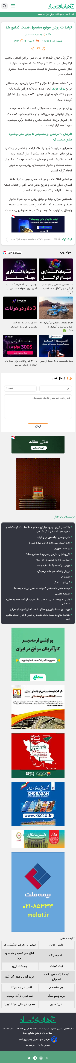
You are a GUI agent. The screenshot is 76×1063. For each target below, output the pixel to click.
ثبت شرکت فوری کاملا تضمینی (56, 977)
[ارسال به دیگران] (38, 49)
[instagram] (41, 1059)
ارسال (38, 426)
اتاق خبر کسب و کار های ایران (19, 955)
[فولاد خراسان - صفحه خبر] (38, 804)
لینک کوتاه (67, 239)
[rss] (47, 1059)
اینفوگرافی (65, 577)
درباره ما (30, 1045)
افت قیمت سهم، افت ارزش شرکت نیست (49, 543)
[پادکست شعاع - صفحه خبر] (38, 654)
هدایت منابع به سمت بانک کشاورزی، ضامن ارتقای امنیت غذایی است (38, 617)
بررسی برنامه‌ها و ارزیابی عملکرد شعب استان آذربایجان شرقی (40, 609)
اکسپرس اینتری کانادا (19, 987)
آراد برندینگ (56, 955)
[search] (4, 6)
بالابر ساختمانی (56, 987)
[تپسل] (13, 216)
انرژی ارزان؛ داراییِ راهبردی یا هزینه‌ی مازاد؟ (48, 554)
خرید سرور (56, 1004)
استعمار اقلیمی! (62, 594)
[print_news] (43, 49)
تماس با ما (44, 1045)
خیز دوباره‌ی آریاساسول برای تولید (53, 537)
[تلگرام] (33, 49)
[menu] (13, 6)
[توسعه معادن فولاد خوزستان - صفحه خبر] (38, 707)
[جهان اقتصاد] (61, 6)
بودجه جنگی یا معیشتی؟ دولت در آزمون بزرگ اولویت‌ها (42, 588)
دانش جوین (56, 945)
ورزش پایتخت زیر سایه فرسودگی (53, 571)
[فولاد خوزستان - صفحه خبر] (38, 755)
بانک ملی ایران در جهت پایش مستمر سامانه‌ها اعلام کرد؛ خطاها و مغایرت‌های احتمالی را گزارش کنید (38, 529)
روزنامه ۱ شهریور (67, 14)
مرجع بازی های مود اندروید (19, 1004)
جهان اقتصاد (23, 1029)
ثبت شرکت (56, 966)
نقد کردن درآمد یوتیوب (19, 996)
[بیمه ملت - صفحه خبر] (38, 892)
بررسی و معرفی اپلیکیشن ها (20, 945)
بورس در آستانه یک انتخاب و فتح (53, 566)
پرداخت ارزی (19, 966)
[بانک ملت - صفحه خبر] (38, 839)
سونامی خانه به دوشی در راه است (53, 560)
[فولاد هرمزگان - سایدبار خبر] (38, 484)
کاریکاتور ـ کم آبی (61, 583)
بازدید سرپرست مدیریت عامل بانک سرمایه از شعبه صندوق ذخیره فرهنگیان (38, 601)
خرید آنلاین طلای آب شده (19, 977)
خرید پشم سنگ (56, 996)
